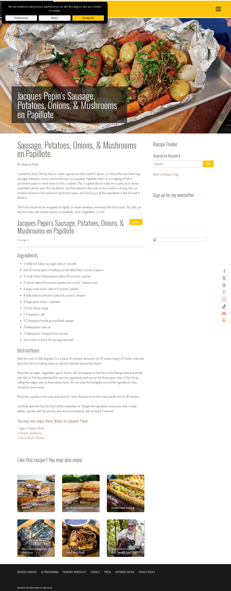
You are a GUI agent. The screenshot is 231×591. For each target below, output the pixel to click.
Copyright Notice (124, 572)
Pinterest (225, 292)
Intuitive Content (27, 572)
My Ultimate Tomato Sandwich (81, 493)
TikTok (225, 306)
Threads (225, 285)
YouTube (225, 313)
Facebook (225, 271)
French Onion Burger (81, 538)
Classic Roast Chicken (32, 438)
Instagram (225, 299)
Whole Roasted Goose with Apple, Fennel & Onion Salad (125, 538)
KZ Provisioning (49, 572)
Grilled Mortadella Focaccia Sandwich (36, 493)
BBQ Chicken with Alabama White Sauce (36, 538)
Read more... (115, 75)
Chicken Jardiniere (30, 433)
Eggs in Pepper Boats (32, 428)
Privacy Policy (147, 572)
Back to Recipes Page (166, 174)
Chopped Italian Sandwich (125, 493)
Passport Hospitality (74, 572)
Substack (225, 320)
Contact (95, 572)
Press (107, 572)
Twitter (225, 278)
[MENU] (219, 9)
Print (135, 222)
